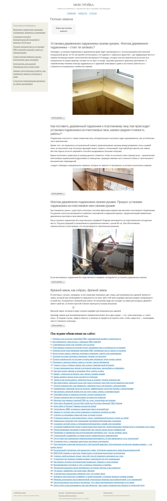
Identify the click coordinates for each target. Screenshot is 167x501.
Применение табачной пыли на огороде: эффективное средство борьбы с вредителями (94, 388)
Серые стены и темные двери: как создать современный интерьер (84, 365)
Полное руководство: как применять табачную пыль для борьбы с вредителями (90, 385)
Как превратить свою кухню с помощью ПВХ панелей (77, 341)
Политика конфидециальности (68, 495)
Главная (71, 13)
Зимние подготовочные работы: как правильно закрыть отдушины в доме (29, 74)
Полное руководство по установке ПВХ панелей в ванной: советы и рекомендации (28, 50)
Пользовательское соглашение (74, 493)
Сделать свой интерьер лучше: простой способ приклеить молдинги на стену (88, 456)
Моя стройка (83, 5)
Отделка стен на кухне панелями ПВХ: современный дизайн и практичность (87, 338)
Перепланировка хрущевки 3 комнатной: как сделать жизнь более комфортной (89, 429)
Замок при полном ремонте (64, 29)
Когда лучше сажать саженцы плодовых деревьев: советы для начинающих (87, 353)
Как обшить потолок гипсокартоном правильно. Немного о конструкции (86, 461)
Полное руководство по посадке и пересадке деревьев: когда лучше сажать (87, 359)
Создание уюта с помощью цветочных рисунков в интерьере (81, 441)
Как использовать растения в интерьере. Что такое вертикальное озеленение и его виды (94, 482)
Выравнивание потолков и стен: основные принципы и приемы (82, 464)
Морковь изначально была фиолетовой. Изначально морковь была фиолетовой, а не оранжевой (98, 479)
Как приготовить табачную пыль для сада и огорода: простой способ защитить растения (94, 382)
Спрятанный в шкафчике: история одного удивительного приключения (86, 435)
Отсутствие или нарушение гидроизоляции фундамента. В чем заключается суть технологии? (96, 438)
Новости (82, 13)
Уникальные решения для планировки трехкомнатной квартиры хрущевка (87, 420)
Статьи (93, 13)
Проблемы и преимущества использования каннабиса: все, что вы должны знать (90, 432)
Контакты (61, 493)
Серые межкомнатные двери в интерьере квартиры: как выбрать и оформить (89, 368)
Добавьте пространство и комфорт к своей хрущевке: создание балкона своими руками (93, 476)
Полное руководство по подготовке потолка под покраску (80, 397)
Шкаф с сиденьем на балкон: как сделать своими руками (79, 374)
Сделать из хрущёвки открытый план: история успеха (78, 415)
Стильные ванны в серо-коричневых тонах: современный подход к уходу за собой (91, 417)
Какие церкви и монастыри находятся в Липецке (76, 376)
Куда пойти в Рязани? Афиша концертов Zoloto (75, 406)
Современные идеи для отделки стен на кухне (74, 344)
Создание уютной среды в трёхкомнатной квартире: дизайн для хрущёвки (87, 423)
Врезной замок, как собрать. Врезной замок (78, 290)
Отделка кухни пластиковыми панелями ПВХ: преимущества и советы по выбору (89, 350)
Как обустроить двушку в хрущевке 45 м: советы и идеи (79, 371)
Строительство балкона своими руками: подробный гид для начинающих (87, 459)
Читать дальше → (58, 118)
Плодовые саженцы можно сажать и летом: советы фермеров (81, 362)
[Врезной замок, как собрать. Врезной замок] (103, 307)
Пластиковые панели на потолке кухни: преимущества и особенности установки (89, 347)
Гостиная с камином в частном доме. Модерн (74, 470)
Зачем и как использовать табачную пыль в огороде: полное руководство (87, 379)
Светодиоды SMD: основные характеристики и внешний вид (81, 409)
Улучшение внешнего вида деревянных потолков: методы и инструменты (87, 467)
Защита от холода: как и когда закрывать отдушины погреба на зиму (85, 412)
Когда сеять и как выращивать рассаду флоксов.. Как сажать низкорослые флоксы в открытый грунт (99, 485)
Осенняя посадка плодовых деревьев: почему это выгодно (79, 356)
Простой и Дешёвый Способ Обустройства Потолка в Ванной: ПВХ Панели (88, 403)
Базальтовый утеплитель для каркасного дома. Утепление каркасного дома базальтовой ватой (97, 450)
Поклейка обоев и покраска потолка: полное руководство (80, 394)
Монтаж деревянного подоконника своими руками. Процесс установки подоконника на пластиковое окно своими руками (96, 204)
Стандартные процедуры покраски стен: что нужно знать (79, 473)
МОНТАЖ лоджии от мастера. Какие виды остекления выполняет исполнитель (89, 453)
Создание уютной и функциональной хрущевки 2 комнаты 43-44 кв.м (26, 40)
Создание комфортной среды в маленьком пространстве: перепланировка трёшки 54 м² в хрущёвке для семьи (104, 426)
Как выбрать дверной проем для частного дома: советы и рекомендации (86, 391)
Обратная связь (108, 493)
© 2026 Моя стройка (20, 493)
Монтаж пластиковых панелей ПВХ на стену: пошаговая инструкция (85, 400)
